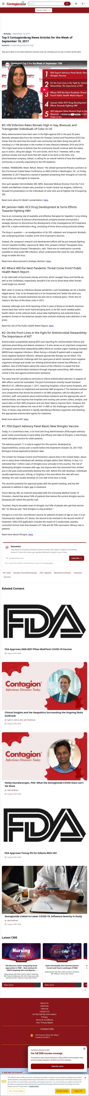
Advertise (44, 1006)
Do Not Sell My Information (45, 1014)
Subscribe (75, 558)
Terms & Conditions (44, 1020)
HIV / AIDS (7, 573)
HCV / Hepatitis (45, 573)
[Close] (85, 1077)
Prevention (78, 573)
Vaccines (7, 577)
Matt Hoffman (12, 790)
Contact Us (44, 1011)
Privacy (44, 1017)
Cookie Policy (34, 1086)
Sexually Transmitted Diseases (25, 573)
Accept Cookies (62, 1091)
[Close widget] (84, 1049)
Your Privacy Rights (44, 1022)
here (46, 200)
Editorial (44, 1008)
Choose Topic (42, 10)
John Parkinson (29, 720)
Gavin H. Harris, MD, (15, 720)
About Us (44, 1003)
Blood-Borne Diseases (62, 573)
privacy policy (48, 563)
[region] (44, 1085)
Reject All (78, 1091)
